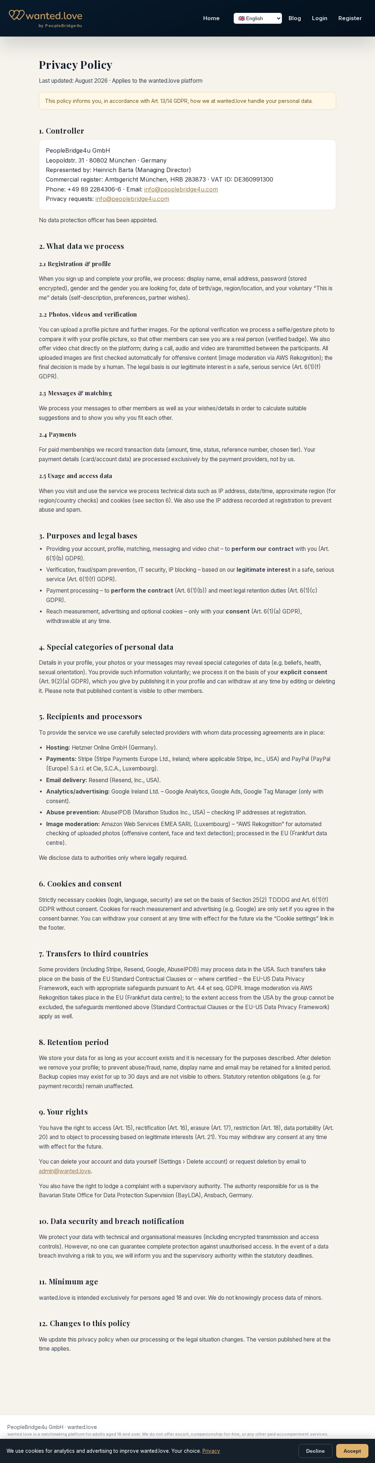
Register (350, 18)
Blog (295, 18)
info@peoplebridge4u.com (181, 189)
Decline (315, 1451)
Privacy (211, 1451)
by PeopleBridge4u (60, 25)
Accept (352, 1451)
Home (211, 18)
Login (319, 18)
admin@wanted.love (65, 1171)
